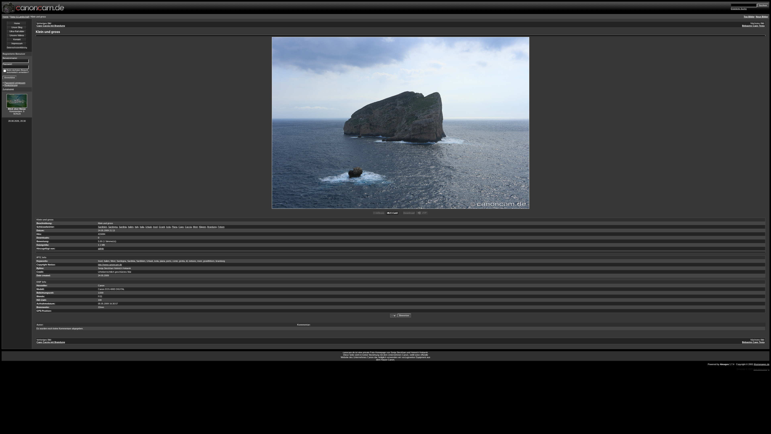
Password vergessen (14, 83)
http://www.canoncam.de (110, 264)
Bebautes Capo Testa (753, 26)
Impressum (16, 43)
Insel (155, 227)
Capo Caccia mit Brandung (51, 26)
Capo (181, 227)
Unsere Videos (17, 35)
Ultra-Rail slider (16, 31)
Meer (195, 227)
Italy (137, 227)
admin (101, 248)
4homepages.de (761, 364)
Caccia (188, 227)
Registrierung (10, 85)
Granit (162, 227)
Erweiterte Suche (739, 9)
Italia (142, 227)
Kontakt (17, 39)
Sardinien (102, 227)
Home (5, 16)
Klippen (202, 227)
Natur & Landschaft (19, 16)
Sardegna (113, 227)
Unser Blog (16, 27)
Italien (131, 227)
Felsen (221, 227)
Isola (168, 227)
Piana (174, 227)
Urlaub (148, 227)
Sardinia (123, 227)
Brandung (212, 227)
